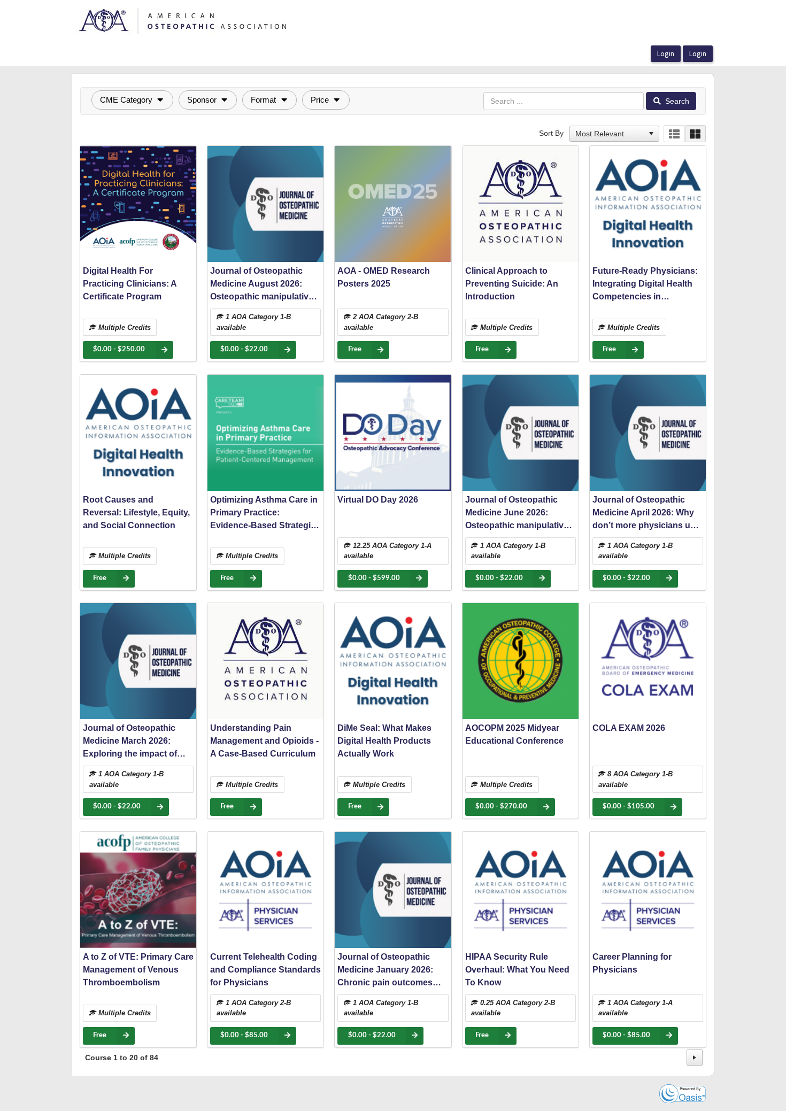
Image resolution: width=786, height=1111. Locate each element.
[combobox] (609, 133)
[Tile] (695, 134)
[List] (674, 134)
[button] (132, 100)
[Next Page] (695, 1058)
